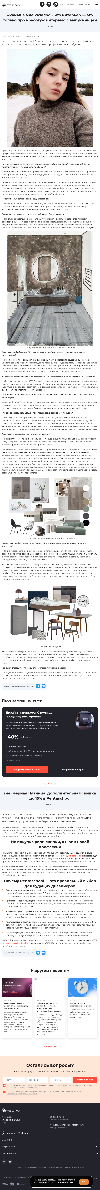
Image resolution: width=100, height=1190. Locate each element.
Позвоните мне (85, 1080)
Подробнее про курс (73, 770)
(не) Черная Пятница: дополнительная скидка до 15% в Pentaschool (17, 1006)
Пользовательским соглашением (22, 1094)
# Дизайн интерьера (11, 36)
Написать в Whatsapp (17, 1133)
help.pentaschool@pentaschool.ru (67, 1125)
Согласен (11, 1085)
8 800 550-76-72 (67, 4)
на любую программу (71, 856)
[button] (48, 783)
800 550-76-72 (57, 1117)
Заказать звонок (84, 4)
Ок (83, 1182)
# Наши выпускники (30, 36)
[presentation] (45, 783)
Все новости (50, 1046)
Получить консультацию (27, 770)
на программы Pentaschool (16, 943)
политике (68, 1182)
